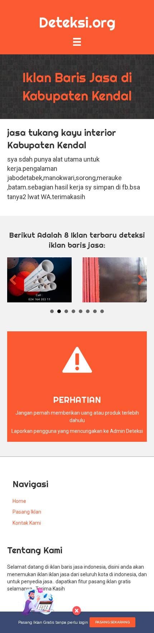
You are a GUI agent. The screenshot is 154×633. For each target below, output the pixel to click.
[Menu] (77, 42)
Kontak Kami (27, 523)
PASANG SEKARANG (112, 622)
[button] (13, 280)
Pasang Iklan (27, 512)
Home (19, 501)
